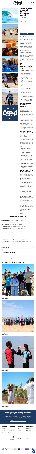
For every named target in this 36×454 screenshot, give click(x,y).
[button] (2, 3)
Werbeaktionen (28, 428)
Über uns (3, 428)
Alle (10, 428)
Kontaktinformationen (20, 451)
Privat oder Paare (21, 432)
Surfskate (19, 438)
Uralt (27, 438)
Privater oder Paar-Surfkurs (8, 369)
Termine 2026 (22, 19)
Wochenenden (12, 430)
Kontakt (3, 430)
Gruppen (19, 430)
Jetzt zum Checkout (27, 33)
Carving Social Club (7, 450)
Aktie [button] (22, 213)
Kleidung (3, 434)
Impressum (14, 451)
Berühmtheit (12, 439)
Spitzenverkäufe (29, 436)
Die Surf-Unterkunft (5, 432)
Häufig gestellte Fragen (28, 431)
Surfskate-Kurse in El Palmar (8, 405)
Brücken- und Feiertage (12, 433)
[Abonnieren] (25, 420)
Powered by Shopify (13, 450)
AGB (29, 450)
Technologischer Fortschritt (13, 437)
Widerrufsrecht (19, 450)
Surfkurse (4, 297)
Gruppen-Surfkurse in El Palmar (8, 333)
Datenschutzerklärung (25, 450)
